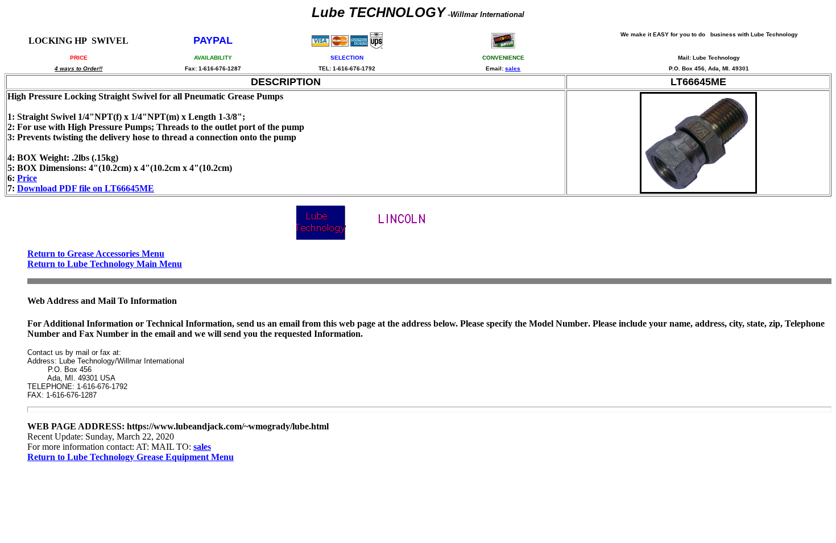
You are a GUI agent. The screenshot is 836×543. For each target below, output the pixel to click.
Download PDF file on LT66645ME (85, 188)
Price (27, 178)
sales (512, 68)
